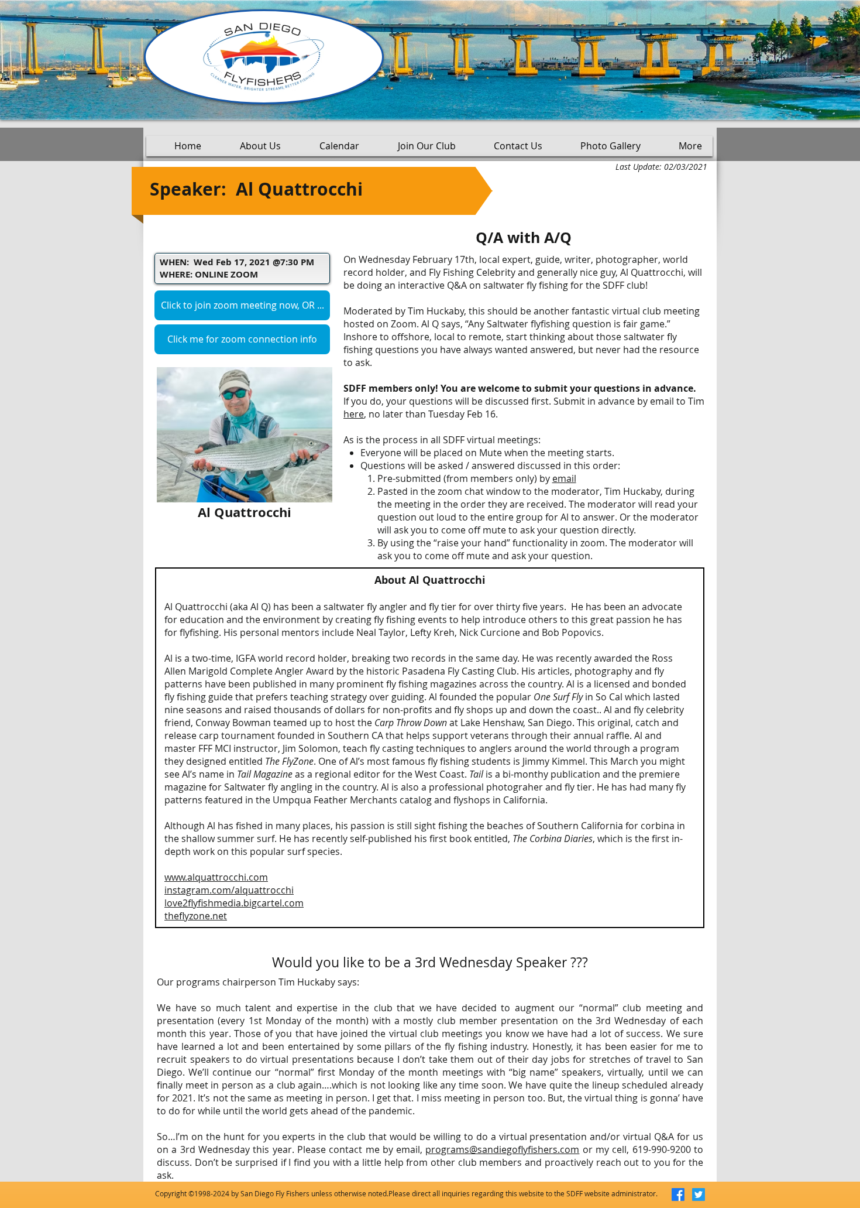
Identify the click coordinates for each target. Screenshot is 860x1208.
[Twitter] (698, 1194)
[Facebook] (678, 1194)
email (564, 478)
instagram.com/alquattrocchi (229, 890)
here (353, 414)
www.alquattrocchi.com (216, 877)
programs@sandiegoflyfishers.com (502, 1149)
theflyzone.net (195, 915)
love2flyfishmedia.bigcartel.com (234, 902)
